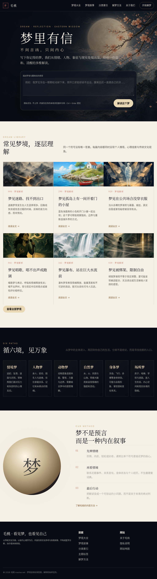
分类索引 (103, 5)
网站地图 (125, 548)
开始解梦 (146, 5)
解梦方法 (116, 5)
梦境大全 (76, 5)
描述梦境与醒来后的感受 (33, 76)
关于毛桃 (125, 538)
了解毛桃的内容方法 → (87, 505)
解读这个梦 (123, 103)
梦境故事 (89, 5)
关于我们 (130, 5)
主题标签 (83, 554)
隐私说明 (125, 543)
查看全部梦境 (14, 309)
